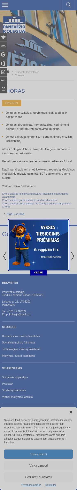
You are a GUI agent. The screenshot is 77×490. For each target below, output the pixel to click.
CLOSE (38, 272)
